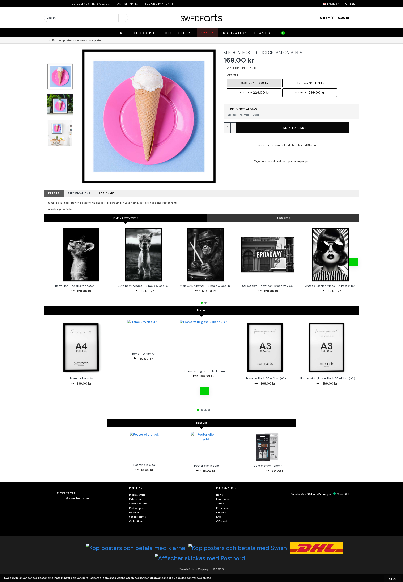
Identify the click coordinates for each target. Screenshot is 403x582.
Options (232, 74)
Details (53, 193)
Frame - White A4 (143, 354)
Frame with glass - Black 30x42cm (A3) (327, 378)
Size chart (107, 193)
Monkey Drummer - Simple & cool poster (206, 286)
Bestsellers (283, 217)
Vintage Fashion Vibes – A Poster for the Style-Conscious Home (331, 286)
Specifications (79, 193)
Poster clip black (144, 465)
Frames (201, 310)
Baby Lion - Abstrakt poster (74, 286)
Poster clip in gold (206, 465)
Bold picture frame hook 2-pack (276, 465)
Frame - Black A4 (82, 378)
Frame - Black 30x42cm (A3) (266, 378)
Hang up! (201, 422)
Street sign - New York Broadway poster (269, 286)
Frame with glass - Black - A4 (204, 371)
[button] (53, 262)
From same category (125, 217)
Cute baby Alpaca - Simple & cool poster (144, 286)
